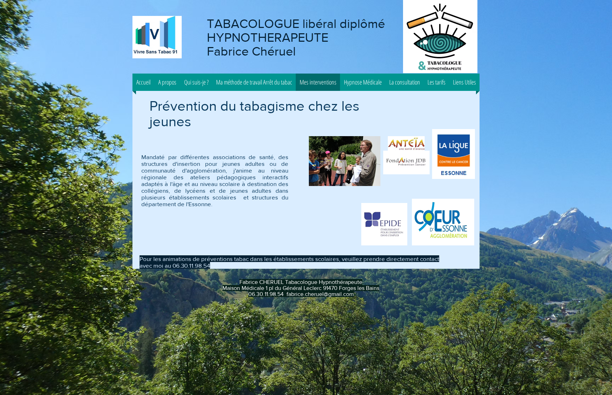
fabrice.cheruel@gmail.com (320, 294)
